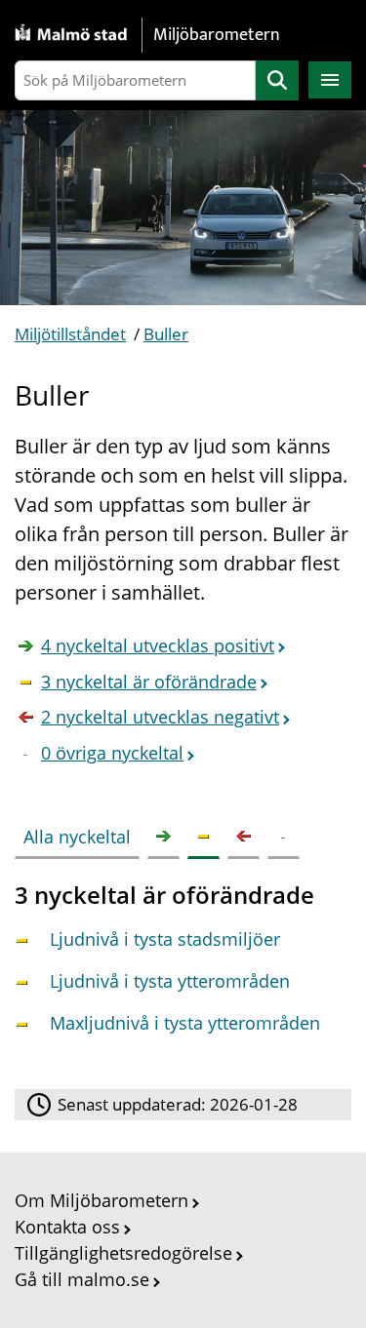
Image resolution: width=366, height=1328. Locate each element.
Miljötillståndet (70, 334)
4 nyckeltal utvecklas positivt (157, 645)
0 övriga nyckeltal (112, 752)
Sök (277, 80)
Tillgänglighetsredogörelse (123, 1253)
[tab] (81, 832)
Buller (165, 334)
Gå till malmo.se (82, 1279)
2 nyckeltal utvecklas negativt (160, 716)
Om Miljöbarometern (101, 1200)
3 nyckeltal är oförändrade (149, 681)
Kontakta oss (67, 1226)
